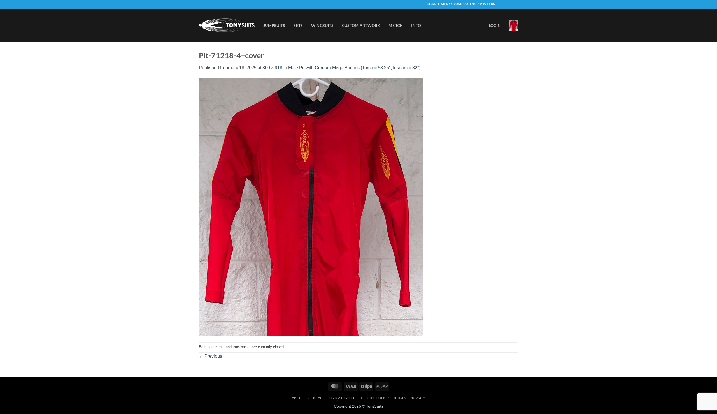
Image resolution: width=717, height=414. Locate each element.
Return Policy (374, 398)
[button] (495, 25)
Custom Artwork (361, 25)
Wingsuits (322, 25)
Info (416, 25)
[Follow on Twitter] (515, 4)
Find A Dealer (342, 398)
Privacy (417, 398)
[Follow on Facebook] (504, 4)
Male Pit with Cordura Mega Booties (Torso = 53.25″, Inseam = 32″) (354, 67)
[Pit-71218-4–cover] (311, 206)
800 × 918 (272, 67)
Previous (210, 356)
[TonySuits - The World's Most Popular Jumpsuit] (227, 25)
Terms (399, 398)
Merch (395, 25)
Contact (316, 398)
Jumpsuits (274, 25)
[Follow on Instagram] (510, 4)
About (298, 398)
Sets (298, 25)
